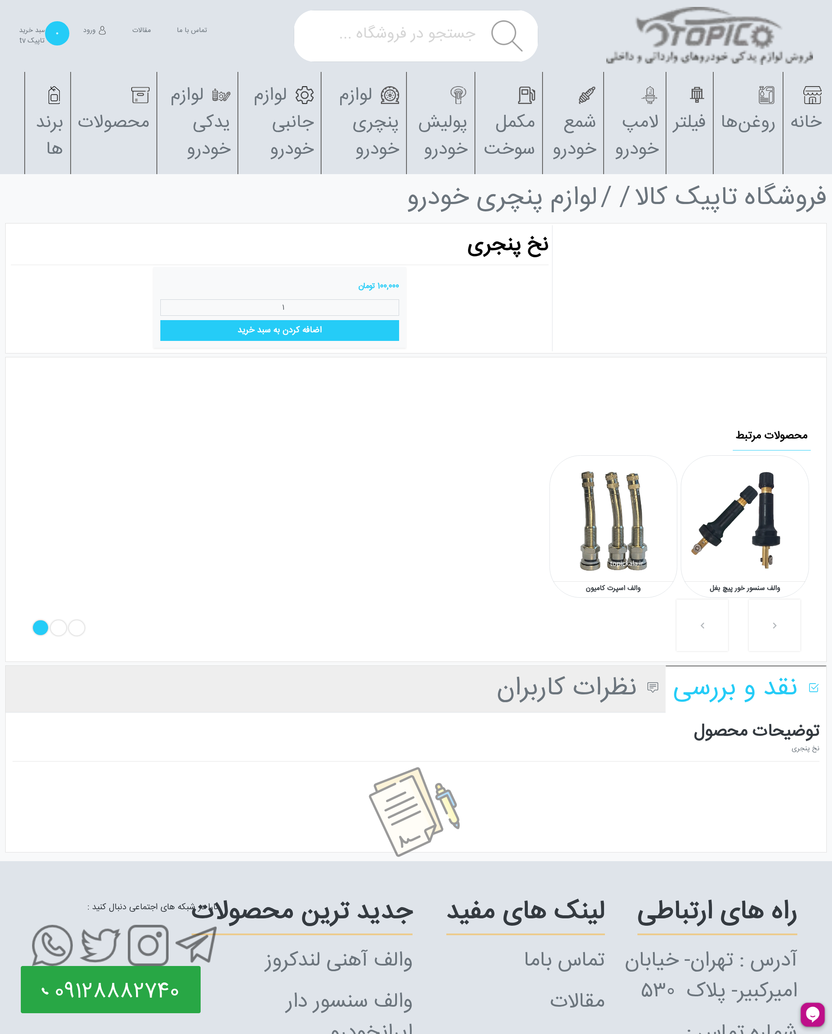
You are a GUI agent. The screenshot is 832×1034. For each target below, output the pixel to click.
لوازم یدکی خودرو (201, 123)
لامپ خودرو (637, 136)
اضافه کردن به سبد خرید (279, 330)
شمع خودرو (574, 136)
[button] (702, 625)
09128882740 (114, 992)
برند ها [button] (49, 136)
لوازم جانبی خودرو (284, 123)
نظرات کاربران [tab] (570, 689)
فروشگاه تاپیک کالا (730, 198)
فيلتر (689, 123)
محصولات (114, 123)
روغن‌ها (748, 123)
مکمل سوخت (509, 136)
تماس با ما (192, 31)
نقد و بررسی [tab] (739, 689)
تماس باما (564, 961)
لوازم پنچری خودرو (369, 123)
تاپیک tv (32, 41)
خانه (806, 123)
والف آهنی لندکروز (339, 961)
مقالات (141, 31)
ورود (90, 31)
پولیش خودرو (443, 136)
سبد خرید (38, 31)
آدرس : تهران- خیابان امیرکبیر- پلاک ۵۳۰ (711, 976)
